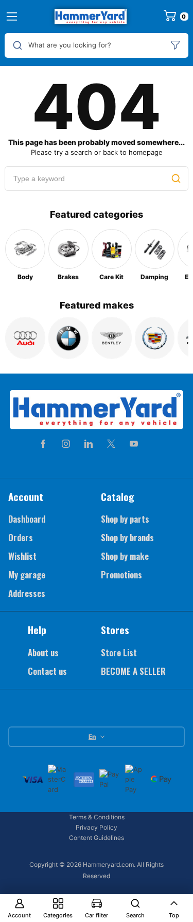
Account (19, 915)
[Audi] (25, 338)
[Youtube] (134, 443)
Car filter (96, 915)
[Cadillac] (154, 338)
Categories (58, 915)
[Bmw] (68, 338)
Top (174, 915)
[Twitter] (111, 443)
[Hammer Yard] (91, 16)
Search (135, 915)
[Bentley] (111, 338)
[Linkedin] (88, 443)
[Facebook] (43, 443)
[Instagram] (66, 443)
